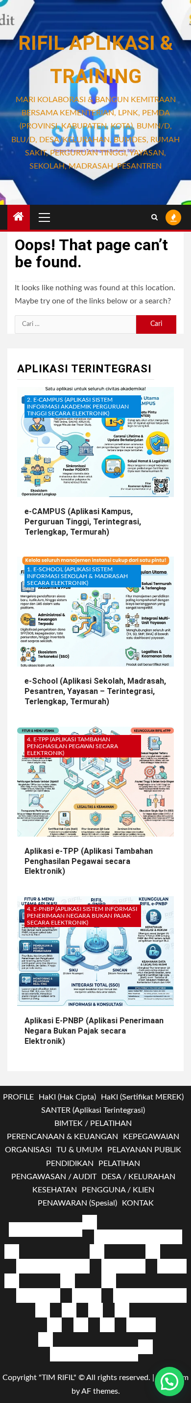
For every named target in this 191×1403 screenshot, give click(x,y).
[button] (169, 1381)
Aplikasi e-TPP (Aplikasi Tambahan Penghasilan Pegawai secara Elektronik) (88, 861)
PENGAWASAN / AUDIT (53, 1177)
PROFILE (18, 1097)
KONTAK (138, 1203)
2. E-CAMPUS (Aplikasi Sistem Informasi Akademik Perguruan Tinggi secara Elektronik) (78, 406)
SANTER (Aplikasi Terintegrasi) (93, 1110)
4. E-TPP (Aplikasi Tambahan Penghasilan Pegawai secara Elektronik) (72, 746)
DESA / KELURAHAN (138, 1177)
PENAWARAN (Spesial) (77, 1203)
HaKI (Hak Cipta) (67, 1097)
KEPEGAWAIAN (151, 1137)
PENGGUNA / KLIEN (118, 1190)
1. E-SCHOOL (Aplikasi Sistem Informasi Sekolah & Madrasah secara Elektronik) (77, 576)
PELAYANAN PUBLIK (144, 1150)
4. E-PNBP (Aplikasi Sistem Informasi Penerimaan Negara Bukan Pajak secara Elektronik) (82, 916)
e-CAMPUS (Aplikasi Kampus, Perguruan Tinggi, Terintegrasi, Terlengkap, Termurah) (82, 522)
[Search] (154, 217)
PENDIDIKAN (70, 1163)
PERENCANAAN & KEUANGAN (62, 1137)
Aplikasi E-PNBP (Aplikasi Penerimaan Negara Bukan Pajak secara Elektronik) (94, 1031)
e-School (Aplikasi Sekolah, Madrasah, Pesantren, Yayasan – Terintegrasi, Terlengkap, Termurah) (95, 691)
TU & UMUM (79, 1150)
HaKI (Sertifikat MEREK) (142, 1097)
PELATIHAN (119, 1163)
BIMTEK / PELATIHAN (93, 1123)
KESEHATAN (54, 1190)
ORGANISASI (28, 1150)
